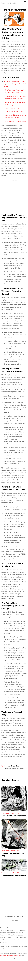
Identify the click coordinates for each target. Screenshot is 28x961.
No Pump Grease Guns (11, 766)
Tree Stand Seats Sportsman (13, 816)
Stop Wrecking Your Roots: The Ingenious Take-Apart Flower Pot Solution (15, 84)
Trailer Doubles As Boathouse (13, 875)
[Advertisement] (14, 196)
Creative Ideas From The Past (10, 813)
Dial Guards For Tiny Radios (14, 769)
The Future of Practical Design (15, 121)
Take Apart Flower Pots (14, 9)
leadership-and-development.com (10, 955)
